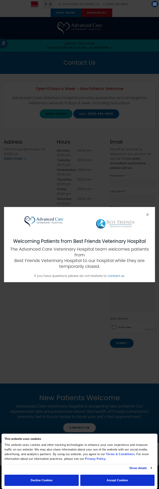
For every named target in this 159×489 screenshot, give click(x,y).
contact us (116, 276)
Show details (138, 468)
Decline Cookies (42, 480)
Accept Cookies (117, 480)
